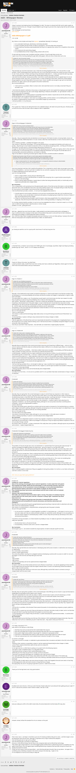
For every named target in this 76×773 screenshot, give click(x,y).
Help (72, 769)
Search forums (10, 12)
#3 (73, 120)
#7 (73, 259)
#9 (73, 328)
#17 (73, 683)
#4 (73, 208)
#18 (73, 701)
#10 (73, 376)
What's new (11, 10)
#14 (73, 574)
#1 (73, 22)
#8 (73, 276)
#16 (73, 667)
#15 (73, 623)
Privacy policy (67, 769)
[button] (15, 10)
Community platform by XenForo (38, 771)
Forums (4, 10)
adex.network (15, 31)
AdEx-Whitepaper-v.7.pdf (21, 36)
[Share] (72, 23)
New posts (3, 12)
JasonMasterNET (5, 20)
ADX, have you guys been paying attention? (23, 475)
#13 (73, 532)
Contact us (52, 769)
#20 (73, 734)
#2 (73, 104)
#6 (73, 243)
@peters (36, 41)
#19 (73, 718)
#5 (73, 227)
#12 (73, 478)
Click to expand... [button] (43, 68)
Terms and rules (59, 769)
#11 (73, 428)
